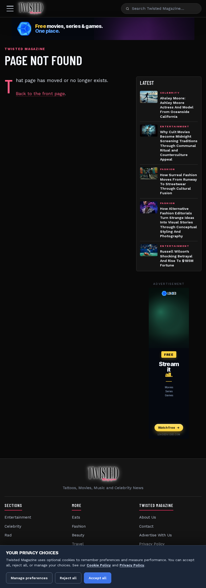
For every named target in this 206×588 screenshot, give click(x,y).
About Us (147, 517)
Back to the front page (40, 93)
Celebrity (13, 526)
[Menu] (10, 9)
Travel (78, 544)
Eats (76, 517)
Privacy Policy (152, 544)
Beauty (78, 535)
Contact (146, 526)
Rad (8, 535)
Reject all (68, 578)
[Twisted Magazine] (30, 8)
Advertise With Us (155, 535)
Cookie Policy (99, 565)
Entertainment (18, 517)
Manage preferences (29, 578)
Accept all (98, 578)
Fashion (79, 526)
